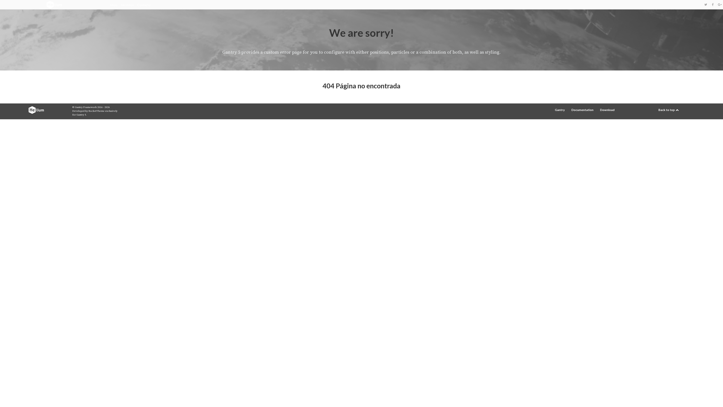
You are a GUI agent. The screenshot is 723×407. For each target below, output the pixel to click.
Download (607, 110)
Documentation (582, 110)
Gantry (560, 110)
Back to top (666, 110)
